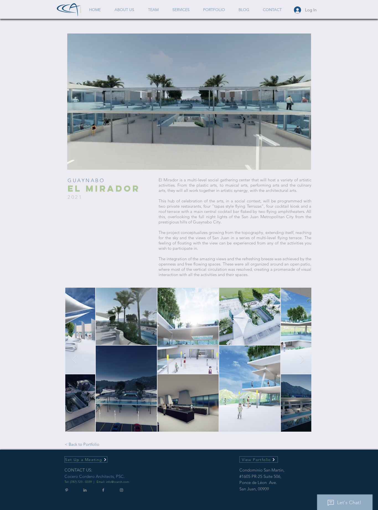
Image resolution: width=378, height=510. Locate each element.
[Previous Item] (74, 359)
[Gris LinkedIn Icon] (85, 490)
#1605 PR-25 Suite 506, (260, 476)
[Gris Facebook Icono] (103, 490)
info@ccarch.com (117, 482)
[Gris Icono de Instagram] (121, 490)
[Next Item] (302, 359)
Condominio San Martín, (262, 470)
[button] (304, 164)
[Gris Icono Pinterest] (66, 490)
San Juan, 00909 (254, 488)
